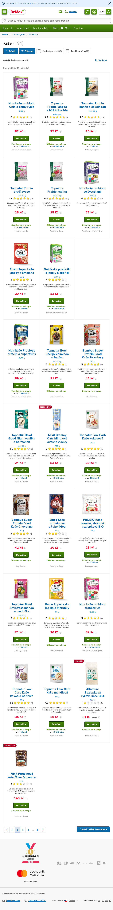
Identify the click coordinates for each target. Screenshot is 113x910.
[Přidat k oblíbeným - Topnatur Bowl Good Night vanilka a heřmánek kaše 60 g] (35, 407)
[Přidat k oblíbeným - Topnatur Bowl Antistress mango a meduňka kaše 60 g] (35, 577)
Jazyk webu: (57, 900)
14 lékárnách (94, 647)
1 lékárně (94, 146)
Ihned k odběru (41, 28)
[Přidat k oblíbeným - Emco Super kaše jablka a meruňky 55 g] (71, 577)
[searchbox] (56, 20)
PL (103, 901)
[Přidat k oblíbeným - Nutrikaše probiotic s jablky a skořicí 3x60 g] (71, 242)
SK (99, 901)
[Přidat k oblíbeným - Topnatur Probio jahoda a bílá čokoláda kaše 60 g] (71, 76)
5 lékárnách (59, 478)
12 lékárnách (59, 309)
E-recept (7, 28)
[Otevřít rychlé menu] (4, 11)
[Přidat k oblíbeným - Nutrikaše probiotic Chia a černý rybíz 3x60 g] (35, 76)
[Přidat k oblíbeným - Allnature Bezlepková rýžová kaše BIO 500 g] (106, 661)
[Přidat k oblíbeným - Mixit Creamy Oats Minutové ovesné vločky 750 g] (71, 407)
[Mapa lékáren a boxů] (60, 11)
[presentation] (21, 88)
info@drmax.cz (13, 900)
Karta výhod (22, 28)
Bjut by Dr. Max (61, 28)
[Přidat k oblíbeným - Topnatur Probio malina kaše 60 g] (71, 160)
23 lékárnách (94, 227)
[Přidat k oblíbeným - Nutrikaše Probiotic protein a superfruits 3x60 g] (35, 323)
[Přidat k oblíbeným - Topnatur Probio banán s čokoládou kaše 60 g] (106, 76)
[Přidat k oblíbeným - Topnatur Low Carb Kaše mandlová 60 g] (71, 661)
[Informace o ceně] (25, 131)
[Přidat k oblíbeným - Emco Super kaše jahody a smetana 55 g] (35, 242)
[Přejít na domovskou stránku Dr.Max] (17, 12)
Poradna (78, 28)
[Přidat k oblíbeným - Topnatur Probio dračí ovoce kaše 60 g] (35, 160)
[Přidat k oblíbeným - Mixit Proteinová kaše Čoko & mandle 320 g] (35, 746)
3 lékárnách (59, 227)
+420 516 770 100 (37, 900)
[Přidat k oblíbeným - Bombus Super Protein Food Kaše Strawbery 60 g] (106, 323)
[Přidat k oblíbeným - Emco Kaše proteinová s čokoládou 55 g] (71, 492)
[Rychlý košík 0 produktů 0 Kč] (108, 11)
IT (110, 901)
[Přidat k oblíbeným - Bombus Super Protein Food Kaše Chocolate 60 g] (35, 492)
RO (106, 901)
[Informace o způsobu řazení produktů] (28, 60)
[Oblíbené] (87, 11)
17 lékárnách (23, 146)
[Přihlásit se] (94, 11)
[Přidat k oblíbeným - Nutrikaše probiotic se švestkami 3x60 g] (106, 160)
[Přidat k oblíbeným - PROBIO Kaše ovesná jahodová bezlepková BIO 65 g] (106, 492)
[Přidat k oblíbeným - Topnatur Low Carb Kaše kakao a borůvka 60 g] (35, 661)
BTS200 (33, 3)
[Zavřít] (109, 3)
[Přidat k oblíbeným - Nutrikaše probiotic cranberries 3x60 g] (106, 577)
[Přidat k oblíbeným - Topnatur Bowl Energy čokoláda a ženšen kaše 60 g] (71, 323)
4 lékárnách (59, 146)
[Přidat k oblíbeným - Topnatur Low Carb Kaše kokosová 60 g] (106, 407)
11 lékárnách (23, 393)
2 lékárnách (23, 227)
